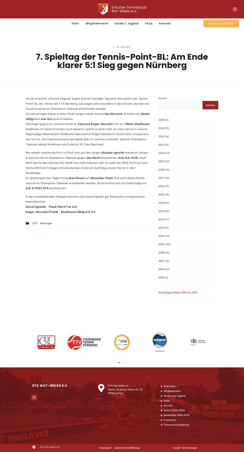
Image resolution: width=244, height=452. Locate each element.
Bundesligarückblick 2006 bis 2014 (178, 292)
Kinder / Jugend (126, 23)
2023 (161, 128)
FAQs (149, 23)
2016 (161, 186)
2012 (161, 219)
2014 (161, 202)
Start (75, 23)
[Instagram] (235, 9)
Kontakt (165, 23)
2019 (161, 161)
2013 (161, 211)
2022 (161, 136)
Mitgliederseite (97, 23)
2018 (161, 169)
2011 (161, 227)
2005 (161, 277)
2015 (161, 194)
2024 (161, 119)
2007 (161, 261)
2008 (161, 252)
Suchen (163, 98)
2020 (161, 153)
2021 (161, 144)
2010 (161, 236)
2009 (161, 244)
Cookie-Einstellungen (185, 447)
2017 (161, 178)
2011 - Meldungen (42, 223)
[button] (116, 362)
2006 (161, 269)
